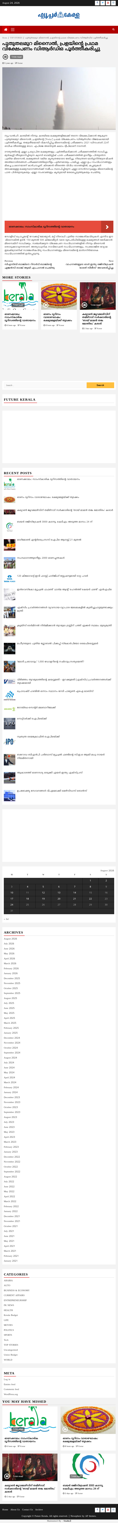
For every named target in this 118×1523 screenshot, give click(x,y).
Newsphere (76, 1516)
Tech (6, 1340)
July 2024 (9, 1062)
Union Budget (11, 1355)
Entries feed (9, 1384)
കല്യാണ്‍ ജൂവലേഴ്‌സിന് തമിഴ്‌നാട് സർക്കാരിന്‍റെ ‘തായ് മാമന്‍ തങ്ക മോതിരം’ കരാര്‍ (96, 319)
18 (27, 899)
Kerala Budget (11, 1315)
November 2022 (12, 1161)
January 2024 (11, 1092)
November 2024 (12, 1043)
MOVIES (8, 1325)
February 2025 (11, 1028)
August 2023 (10, 1117)
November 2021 (12, 1221)
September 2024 (12, 1052)
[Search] (113, 29)
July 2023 (9, 1122)
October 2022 (11, 1167)
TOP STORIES (11, 1345)
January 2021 (11, 1261)
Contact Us (27, 1509)
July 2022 (9, 1181)
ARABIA (8, 1280)
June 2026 (9, 948)
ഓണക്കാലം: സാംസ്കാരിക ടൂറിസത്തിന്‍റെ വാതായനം (20, 317)
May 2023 (9, 1132)
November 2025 (12, 983)
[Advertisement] (59, 198)
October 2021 (11, 1226)
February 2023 (11, 1147)
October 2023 (11, 1107)
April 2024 (9, 1077)
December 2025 (12, 978)
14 (74, 892)
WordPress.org (11, 1394)
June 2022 (9, 1186)
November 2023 (12, 1102)
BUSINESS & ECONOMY (17, 1290)
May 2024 (9, 1072)
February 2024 (11, 1087)
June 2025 (9, 1008)
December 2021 (12, 1216)
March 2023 (10, 1142)
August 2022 (10, 1176)
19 (43, 899)
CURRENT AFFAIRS (14, 1295)
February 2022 (11, 1206)
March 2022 (10, 1201)
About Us (15, 1509)
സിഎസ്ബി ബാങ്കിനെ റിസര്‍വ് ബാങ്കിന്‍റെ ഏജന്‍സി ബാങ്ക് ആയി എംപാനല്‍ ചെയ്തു (30, 264)
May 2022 (9, 1191)
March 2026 (10, 963)
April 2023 (9, 1137)
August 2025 (10, 998)
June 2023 (9, 1127)
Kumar (20, 63)
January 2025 (11, 1033)
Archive (39, 1509)
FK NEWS (9, 1305)
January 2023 (11, 1152)
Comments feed (11, 1389)
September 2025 (12, 993)
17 (11, 899)
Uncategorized (11, 1350)
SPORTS (8, 1335)
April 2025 (9, 1018)
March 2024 (10, 1082)
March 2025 (10, 1023)
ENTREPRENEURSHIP (15, 1300)
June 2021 (9, 1236)
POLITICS (9, 1330)
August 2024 (10, 1057)
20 (59, 899)
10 (11, 892)
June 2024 (9, 1067)
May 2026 (9, 953)
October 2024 (11, 1048)
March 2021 (10, 1251)
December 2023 (12, 1097)
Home (5, 1509)
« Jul (6, 919)
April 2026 (9, 958)
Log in (7, 1379)
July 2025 (9, 1003)
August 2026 (10, 939)
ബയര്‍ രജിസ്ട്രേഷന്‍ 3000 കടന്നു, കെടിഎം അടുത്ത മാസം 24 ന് (83, 1487)
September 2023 (12, 1112)
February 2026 (11, 968)
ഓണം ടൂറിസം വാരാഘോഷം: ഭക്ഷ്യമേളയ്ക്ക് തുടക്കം (57, 317)
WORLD (8, 1360)
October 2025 (11, 988)
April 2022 (9, 1196)
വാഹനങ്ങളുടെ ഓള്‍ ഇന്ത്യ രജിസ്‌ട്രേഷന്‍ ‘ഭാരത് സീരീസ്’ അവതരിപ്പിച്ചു (89, 264)
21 (74, 899)
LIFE (6, 1320)
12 (43, 892)
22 (90, 899)
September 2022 (12, 1171)
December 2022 (12, 1157)
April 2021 (9, 1246)
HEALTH (8, 1310)
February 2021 (11, 1256)
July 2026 (9, 943)
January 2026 (11, 973)
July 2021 (9, 1231)
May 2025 (9, 1013)
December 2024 (12, 1038)
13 (59, 892)
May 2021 (9, 1241)
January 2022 (11, 1211)
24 (11, 904)
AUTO (7, 1285)
